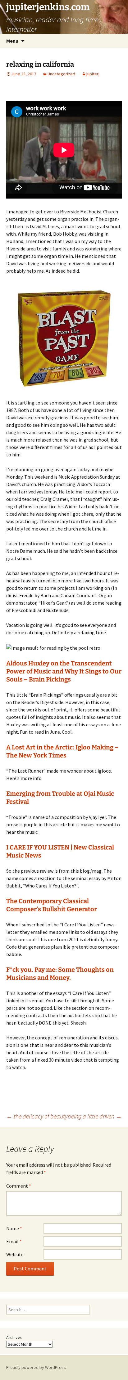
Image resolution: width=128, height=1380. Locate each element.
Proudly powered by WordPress (36, 1367)
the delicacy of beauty (36, 1116)
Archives (14, 1337)
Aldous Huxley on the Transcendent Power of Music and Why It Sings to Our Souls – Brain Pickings (63, 671)
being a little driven (95, 1116)
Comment (18, 1186)
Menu (12, 41)
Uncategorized (61, 74)
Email (14, 1241)
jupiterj (92, 74)
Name (14, 1228)
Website (15, 1254)
